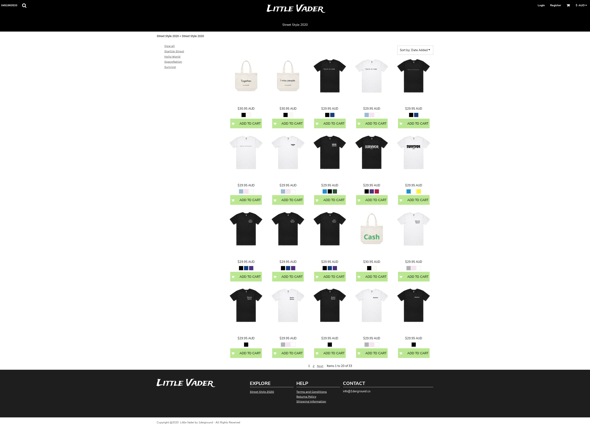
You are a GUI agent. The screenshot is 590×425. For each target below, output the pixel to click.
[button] (24, 5)
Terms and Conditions (311, 391)
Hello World (172, 56)
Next (320, 366)
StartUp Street (174, 51)
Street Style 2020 (168, 36)
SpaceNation (173, 61)
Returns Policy (306, 396)
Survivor (170, 67)
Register (555, 5)
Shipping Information (311, 401)
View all (169, 46)
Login (541, 5)
